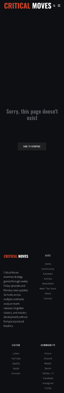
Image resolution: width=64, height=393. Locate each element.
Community (48, 269)
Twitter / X (48, 373)
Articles (48, 278)
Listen (16, 353)
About (48, 293)
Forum (48, 353)
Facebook (48, 378)
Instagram (48, 383)
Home (48, 264)
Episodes (48, 273)
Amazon (16, 373)
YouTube (16, 358)
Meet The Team (48, 288)
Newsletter (48, 283)
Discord (48, 358)
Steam (48, 368)
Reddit (48, 363)
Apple (16, 368)
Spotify (16, 363)
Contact (48, 298)
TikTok (48, 388)
